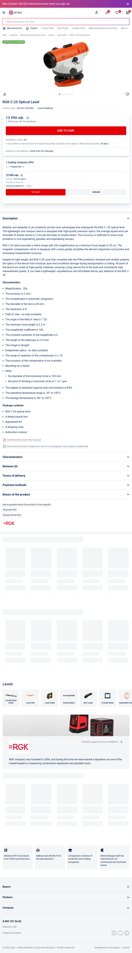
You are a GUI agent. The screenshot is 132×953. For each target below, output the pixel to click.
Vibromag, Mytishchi (15, 186)
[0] (117, 12)
